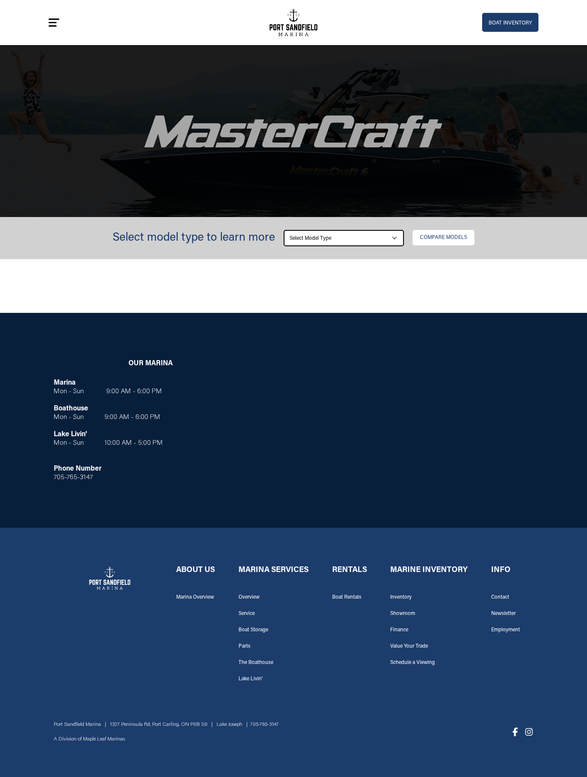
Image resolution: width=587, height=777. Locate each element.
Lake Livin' (250, 679)
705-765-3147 (264, 724)
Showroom (402, 613)
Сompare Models (443, 237)
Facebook (515, 732)
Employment (505, 630)
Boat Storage (253, 630)
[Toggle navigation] (54, 22)
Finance (399, 630)
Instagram (529, 732)
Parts (244, 646)
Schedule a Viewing (412, 662)
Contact (500, 597)
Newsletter (503, 613)
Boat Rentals (346, 597)
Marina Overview (195, 597)
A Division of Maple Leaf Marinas (89, 739)
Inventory (401, 597)
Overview (249, 597)
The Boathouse (255, 662)
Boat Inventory (510, 23)
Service (246, 613)
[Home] (293, 23)
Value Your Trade (409, 646)
